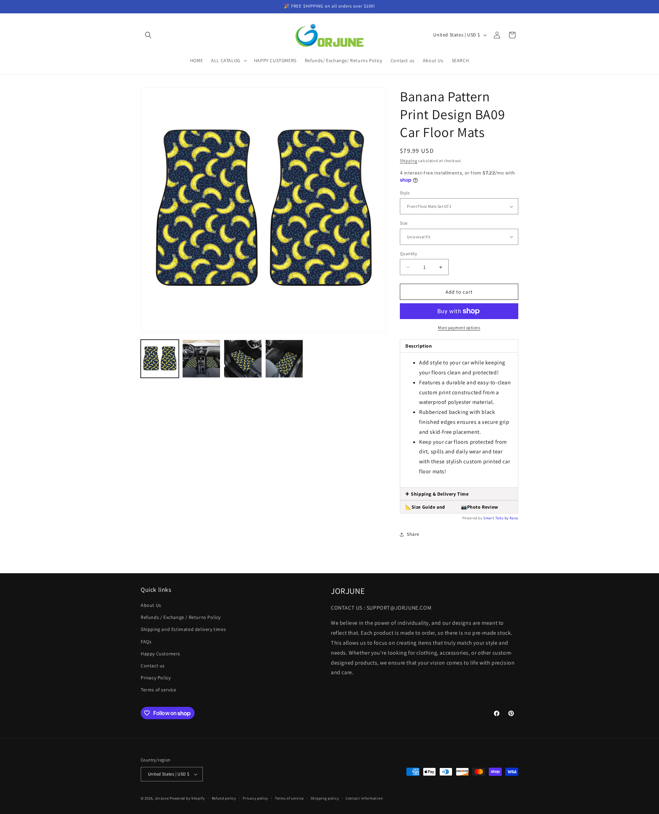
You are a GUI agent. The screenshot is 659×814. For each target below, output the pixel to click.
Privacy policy (255, 798)
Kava (514, 518)
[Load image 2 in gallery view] (201, 359)
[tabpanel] (459, 420)
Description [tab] (418, 346)
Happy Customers (160, 654)
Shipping (408, 160)
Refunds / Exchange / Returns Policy (181, 617)
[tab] (459, 494)
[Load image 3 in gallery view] (243, 359)
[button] (148, 35)
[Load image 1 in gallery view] (160, 359)
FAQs (146, 641)
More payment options (459, 327)
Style (404, 193)
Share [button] (413, 534)
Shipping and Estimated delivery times (183, 629)
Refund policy (224, 798)
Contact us (153, 666)
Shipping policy (325, 798)
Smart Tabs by (496, 518)
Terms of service (158, 690)
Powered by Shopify (187, 798)
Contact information (364, 798)
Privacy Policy (156, 678)
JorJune (162, 798)
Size (404, 223)
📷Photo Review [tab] (451, 507)
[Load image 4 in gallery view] (284, 359)
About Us (151, 605)
